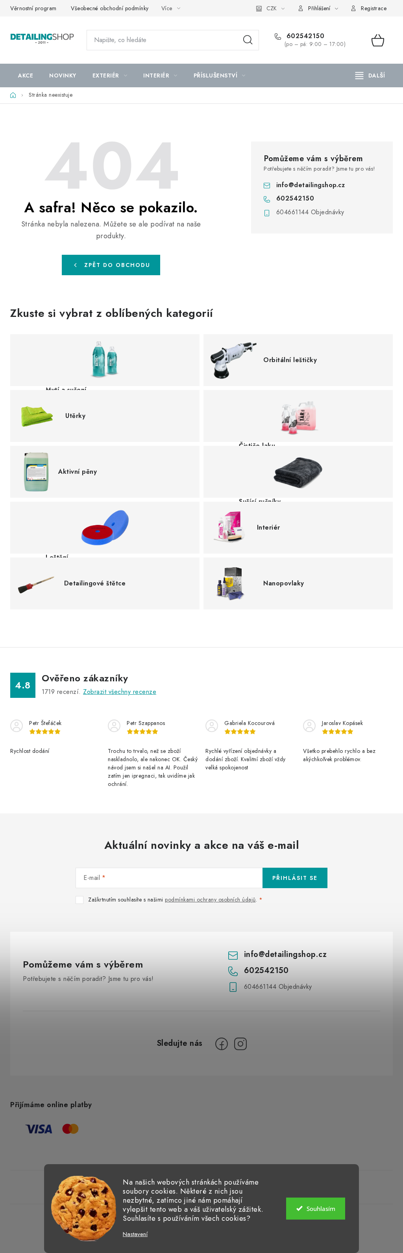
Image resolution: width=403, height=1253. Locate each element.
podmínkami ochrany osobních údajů (210, 899)
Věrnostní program (33, 8)
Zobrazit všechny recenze (119, 691)
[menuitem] (25, 75)
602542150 (304, 36)
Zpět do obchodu (117, 265)
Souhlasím (321, 1209)
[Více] (370, 75)
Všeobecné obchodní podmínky (110, 8)
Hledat (248, 40)
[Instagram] (240, 1044)
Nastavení (135, 1234)
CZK (271, 8)
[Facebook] (221, 1044)
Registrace (373, 8)
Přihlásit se (295, 878)
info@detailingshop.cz (310, 185)
